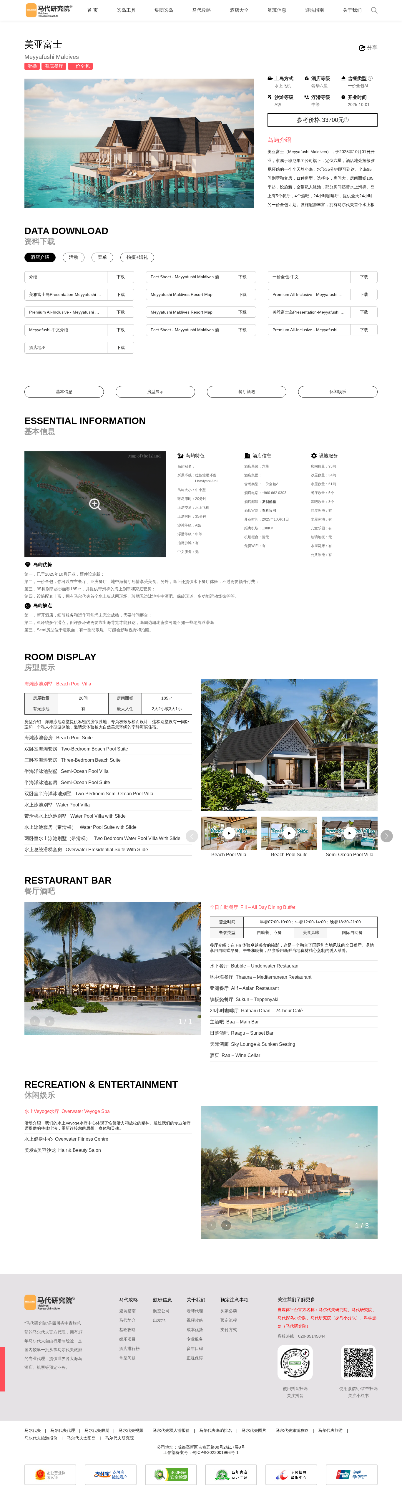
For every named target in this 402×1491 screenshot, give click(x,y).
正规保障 (195, 1358)
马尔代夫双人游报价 (171, 1430)
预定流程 (228, 1320)
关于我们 (352, 10)
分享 (372, 48)
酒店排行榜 (129, 1348)
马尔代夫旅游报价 (40, 1438)
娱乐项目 (127, 1339)
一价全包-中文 (320, 276)
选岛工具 (126, 10)
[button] (226, 797)
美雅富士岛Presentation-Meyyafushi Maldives (77, 294)
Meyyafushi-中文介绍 (77, 329)
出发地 (159, 1320)
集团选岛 (164, 10)
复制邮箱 (269, 502)
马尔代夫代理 (62, 1430)
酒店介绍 (40, 257)
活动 (73, 257)
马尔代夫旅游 (330, 1430)
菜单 (102, 257)
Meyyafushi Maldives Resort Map (198, 294)
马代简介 (127, 1320)
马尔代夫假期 (96, 1430)
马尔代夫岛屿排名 (215, 1430)
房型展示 (155, 391)
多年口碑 (195, 1348)
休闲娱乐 (338, 391)
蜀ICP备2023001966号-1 (215, 1452)
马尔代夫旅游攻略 (292, 1430)
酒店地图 (77, 347)
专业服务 (195, 1339)
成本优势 (195, 1329)
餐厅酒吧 (246, 391)
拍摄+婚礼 (137, 257)
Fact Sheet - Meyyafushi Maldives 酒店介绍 (198, 276)
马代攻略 (201, 10)
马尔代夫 (32, 1430)
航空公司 (161, 1310)
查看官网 (269, 510)
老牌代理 (195, 1310)
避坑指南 (314, 10)
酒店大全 (239, 10)
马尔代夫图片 (254, 1430)
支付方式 (228, 1329)
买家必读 (228, 1310)
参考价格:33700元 (320, 120)
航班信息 (277, 10)
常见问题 (127, 1358)
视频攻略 (195, 1320)
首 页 (92, 10)
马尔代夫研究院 (119, 1438)
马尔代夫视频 (131, 1430)
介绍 (77, 276)
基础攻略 (127, 1329)
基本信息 (64, 391)
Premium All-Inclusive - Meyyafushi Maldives (320, 294)
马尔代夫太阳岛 (81, 1438)
